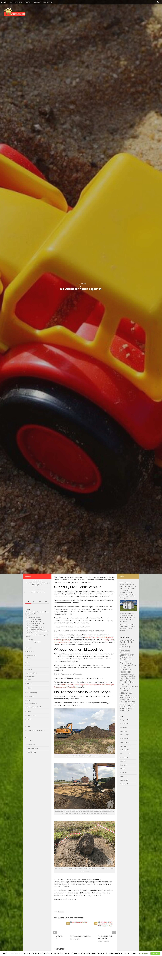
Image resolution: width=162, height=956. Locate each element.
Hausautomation (127, 674)
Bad (121, 640)
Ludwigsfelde (126, 682)
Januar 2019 (124, 723)
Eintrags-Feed (31, 744)
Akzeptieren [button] (155, 953)
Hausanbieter (125, 672)
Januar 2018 (124, 739)
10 (81, 286)
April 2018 (124, 727)
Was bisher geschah (16, 2)
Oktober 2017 (125, 750)
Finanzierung (30, 696)
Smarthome (124, 700)
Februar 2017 (125, 780)
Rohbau (83, 284)
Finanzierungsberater (128, 665)
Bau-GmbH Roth (127, 641)
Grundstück (126, 669)
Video (131, 706)
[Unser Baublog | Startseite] (14, 12)
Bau (77, 284)
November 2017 (125, 746)
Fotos (127, 667)
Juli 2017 (123, 761)
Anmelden (30, 741)
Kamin (29, 711)
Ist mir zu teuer (32, 633)
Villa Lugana (123, 598)
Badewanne (125, 640)
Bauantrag (125, 646)
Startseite (4, 2)
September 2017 (126, 754)
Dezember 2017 (125, 742)
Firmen (29, 700)
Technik (29, 719)
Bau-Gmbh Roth (32, 703)
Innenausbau (31, 677)
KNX (133, 678)
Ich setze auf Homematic (36, 627)
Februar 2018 (125, 735)
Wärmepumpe (124, 710)
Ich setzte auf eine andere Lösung (38, 631)
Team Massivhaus (124, 704)
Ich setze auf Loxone (34, 621)
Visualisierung (126, 708)
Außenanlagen (31, 655)
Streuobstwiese (127, 701)
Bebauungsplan (125, 653)
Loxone (29, 722)
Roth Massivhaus (126, 691)
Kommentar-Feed (32, 748)
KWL (122, 680)
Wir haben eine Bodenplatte (80, 936)
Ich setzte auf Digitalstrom (36, 623)
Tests (28, 727)
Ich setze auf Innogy (34, 625)
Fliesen (29, 679)
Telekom (131, 704)
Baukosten (37, 2)
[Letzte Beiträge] (34, 602)
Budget (123, 659)
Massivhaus (124, 684)
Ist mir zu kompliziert (34, 617)
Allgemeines (30, 651)
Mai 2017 (123, 769)
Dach (28, 665)
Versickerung (124, 706)
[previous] (55, 932)
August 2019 (124, 720)
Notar (121, 688)
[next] (114, 932)
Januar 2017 (124, 784)
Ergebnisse (37, 642)
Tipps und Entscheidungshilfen (36, 730)
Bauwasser (125, 651)
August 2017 (124, 757)
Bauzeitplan (28, 2)
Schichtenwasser (130, 698)
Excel (131, 659)
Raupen (126, 688)
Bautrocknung (123, 649)
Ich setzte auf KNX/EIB (34, 619)
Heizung (29, 683)
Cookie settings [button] (143, 953)
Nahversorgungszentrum (129, 686)
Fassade (29, 669)
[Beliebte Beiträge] (28, 602)
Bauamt (123, 644)
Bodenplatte (126, 657)
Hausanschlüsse (32, 673)
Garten (29, 658)
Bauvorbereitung (32, 693)
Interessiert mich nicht (35, 616)
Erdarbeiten (61, 911)
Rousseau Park (31, 715)
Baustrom (132, 647)
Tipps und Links (47, 2)
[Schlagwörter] (46, 602)
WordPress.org (31, 752)
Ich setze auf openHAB (35, 629)
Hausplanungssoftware (128, 676)
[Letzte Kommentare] (40, 602)
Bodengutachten (127, 655)
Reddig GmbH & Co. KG (34, 707)
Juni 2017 (123, 765)
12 (96, 923)
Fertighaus (123, 661)
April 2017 (124, 772)
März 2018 (124, 731)
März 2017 (124, 776)
